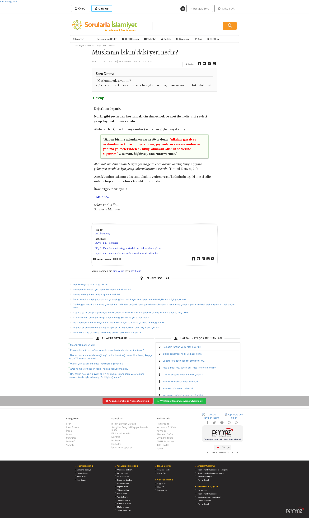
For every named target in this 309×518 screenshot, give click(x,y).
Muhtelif (70, 441)
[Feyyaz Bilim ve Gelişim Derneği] (222, 433)
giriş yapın (118, 271)
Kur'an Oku (202, 490)
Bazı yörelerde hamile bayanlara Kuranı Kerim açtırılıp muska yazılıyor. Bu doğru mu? (118, 322)
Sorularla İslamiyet (84, 470)
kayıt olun (136, 271)
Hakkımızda (163, 423)
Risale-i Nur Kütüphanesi (207, 494)
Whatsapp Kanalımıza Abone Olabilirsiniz (181, 400)
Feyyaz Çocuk (203, 480)
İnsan (69, 430)
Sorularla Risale (163, 470)
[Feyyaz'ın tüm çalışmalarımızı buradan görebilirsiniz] (295, 510)
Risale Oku (161, 473)
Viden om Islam (123, 490)
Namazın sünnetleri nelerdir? (178, 388)
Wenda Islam (122, 497)
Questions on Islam (124, 470)
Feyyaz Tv (161, 484)
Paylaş (190, 64)
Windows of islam (124, 504)
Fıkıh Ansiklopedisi (121, 433)
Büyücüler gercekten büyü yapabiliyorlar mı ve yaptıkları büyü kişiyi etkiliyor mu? (117, 327)
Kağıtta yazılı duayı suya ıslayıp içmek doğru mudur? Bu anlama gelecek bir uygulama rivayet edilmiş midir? (131, 312)
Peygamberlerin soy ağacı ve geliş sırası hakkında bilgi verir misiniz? (107, 350)
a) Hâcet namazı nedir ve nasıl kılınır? (182, 353)
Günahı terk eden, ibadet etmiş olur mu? (184, 360)
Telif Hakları (163, 445)
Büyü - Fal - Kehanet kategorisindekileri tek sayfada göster (128, 248)
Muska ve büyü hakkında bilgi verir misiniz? (96, 294)
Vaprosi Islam (122, 487)
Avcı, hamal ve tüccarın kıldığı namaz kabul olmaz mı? (99, 368)
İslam (69, 434)
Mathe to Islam (123, 507)
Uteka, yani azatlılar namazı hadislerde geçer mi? (96, 363)
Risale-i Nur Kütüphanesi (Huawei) (211, 473)
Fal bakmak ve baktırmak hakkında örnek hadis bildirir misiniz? (107, 332)
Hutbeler (116, 440)
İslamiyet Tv (162, 490)
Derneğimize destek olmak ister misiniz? (222, 439)
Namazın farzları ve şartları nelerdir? (182, 346)
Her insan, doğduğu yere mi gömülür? (183, 395)
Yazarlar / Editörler (167, 427)
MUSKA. (102, 197)
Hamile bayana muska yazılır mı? (90, 284)
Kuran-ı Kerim (82, 473)
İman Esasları (73, 427)
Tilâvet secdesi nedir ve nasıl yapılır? (183, 374)
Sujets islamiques (124, 510)
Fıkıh (68, 423)
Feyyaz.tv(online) (204, 501)
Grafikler (214, 39)
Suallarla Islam (123, 477)
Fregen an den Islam (125, 480)
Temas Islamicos (124, 500)
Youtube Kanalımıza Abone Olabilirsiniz (129, 400)
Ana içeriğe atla (8, 1)
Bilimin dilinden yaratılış (123, 423)
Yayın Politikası (165, 437)
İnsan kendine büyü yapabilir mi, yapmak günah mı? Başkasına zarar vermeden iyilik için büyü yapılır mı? (129, 299)
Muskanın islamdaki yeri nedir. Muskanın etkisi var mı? (102, 289)
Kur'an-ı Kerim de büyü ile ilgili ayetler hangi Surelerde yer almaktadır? (111, 317)
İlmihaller (116, 444)
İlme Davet (81, 480)
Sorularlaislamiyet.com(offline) (209, 497)
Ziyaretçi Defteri (165, 434)
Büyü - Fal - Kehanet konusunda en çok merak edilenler (126, 253)
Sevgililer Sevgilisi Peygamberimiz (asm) (129, 428)
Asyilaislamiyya (123, 483)
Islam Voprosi (122, 473)
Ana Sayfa (79, 45)
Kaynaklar (162, 430)
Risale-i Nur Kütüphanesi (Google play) (213, 470)
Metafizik (91, 45)
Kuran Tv (161, 487)
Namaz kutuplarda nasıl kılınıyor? (180, 381)
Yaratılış (70, 445)
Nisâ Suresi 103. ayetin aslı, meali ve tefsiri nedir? (189, 367)
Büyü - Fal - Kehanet (106, 45)
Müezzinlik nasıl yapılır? (82, 345)
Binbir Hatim (81, 477)
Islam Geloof (122, 493)
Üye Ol (81, 8)
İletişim (160, 448)
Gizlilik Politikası (165, 441)
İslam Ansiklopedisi (121, 447)
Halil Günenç (102, 233)
